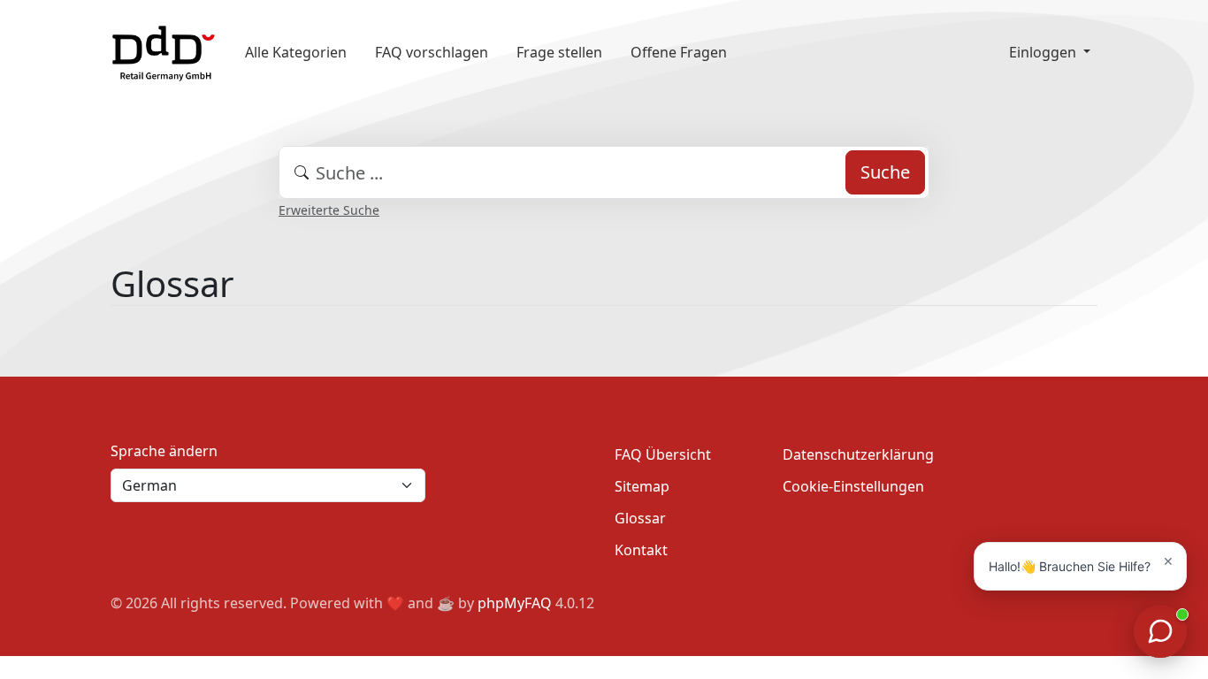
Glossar (640, 518)
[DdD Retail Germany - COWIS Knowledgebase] (164, 51)
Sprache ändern (164, 451)
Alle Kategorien (296, 52)
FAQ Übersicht (663, 454)
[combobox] (604, 172)
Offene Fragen (679, 52)
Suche (885, 172)
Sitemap (642, 486)
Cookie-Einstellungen (853, 486)
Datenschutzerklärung (858, 454)
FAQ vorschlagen (431, 52)
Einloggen (1044, 52)
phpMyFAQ (515, 603)
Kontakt (641, 550)
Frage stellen (559, 52)
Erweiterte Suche (329, 210)
